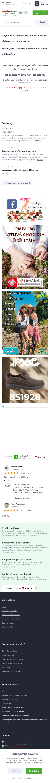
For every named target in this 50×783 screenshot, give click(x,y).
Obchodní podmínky (9, 611)
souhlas (39, 758)
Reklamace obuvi (8, 627)
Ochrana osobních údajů (11, 615)
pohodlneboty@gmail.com (18, 87)
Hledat (42, 22)
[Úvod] (9, 13)
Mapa (4, 691)
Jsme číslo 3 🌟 (8, 132)
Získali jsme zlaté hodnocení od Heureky (20, 170)
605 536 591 (7, 2)
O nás (4, 607)
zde (36, 778)
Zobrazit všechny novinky (16, 183)
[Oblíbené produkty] (21, 13)
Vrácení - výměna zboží (10, 619)
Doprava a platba (8, 623)
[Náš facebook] (25, 210)
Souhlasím (34, 771)
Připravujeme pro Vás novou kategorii (19, 151)
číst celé (38, 141)
